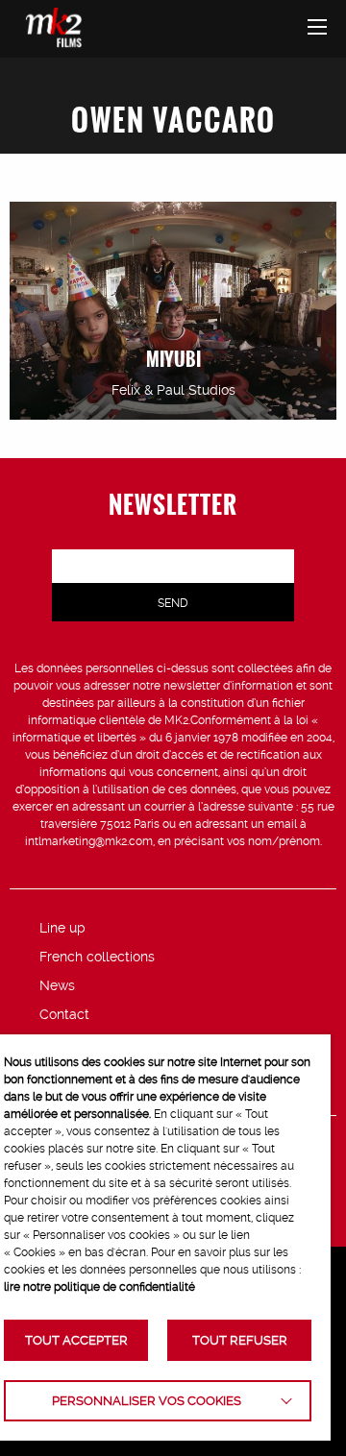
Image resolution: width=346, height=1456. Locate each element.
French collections (97, 956)
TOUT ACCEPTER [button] (76, 1340)
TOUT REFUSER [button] (239, 1340)
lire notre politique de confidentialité (99, 1287)
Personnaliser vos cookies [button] (146, 1401)
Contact (64, 1014)
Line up (62, 927)
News (57, 985)
